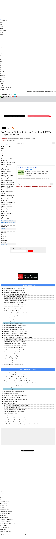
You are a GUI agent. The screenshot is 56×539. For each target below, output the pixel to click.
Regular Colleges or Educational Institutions (12, 116)
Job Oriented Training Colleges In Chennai (13, 335)
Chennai (3, 228)
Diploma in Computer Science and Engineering (8, 168)
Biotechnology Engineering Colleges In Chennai (15, 304)
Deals (1, 52)
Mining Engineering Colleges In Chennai (13, 347)
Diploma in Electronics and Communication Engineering (8, 183)
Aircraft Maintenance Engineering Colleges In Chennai (16, 294)
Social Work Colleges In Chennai (11, 415)
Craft (1, 67)
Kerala (2, 238)
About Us (2, 493)
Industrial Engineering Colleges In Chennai (14, 329)
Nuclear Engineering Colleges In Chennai (13, 351)
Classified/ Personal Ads (5, 527)
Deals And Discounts (5, 521)
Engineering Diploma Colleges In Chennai (13, 323)
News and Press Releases (6, 511)
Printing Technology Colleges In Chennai (13, 360)
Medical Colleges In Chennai (10, 413)
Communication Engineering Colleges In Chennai (15, 313)
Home (1, 24)
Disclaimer (2, 507)
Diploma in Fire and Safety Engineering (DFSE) (7, 187)
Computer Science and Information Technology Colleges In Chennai (20, 383)
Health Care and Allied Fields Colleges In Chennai (15, 395)
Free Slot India (3, 505)
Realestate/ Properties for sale (7, 531)
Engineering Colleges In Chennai (11, 389)
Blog (1, 38)
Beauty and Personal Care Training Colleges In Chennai (17, 378)
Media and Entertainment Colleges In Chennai (14, 411)
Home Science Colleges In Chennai (12, 397)
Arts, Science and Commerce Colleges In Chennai (15, 376)
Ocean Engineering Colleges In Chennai (13, 354)
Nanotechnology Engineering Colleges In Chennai (15, 349)
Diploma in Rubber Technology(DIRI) (5, 217)
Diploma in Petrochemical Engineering (7, 214)
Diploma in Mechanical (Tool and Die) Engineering (8, 203)
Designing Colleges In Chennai (11, 387)
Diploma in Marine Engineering (5, 199)
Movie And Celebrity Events (6, 519)
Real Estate (2, 75)
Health (1, 34)
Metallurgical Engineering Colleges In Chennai (15, 345)
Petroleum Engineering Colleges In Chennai (14, 356)
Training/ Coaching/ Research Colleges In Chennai (15, 422)
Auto (1, 58)
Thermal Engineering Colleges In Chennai (13, 364)
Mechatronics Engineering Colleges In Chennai (15, 343)
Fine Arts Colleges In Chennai (11, 393)
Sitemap (2, 85)
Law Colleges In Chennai (9, 403)
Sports (1, 83)
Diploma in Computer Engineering (6, 165)
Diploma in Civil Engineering (8, 162)
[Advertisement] (28, 9)
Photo (1, 63)
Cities (1, 62)
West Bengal (4, 246)
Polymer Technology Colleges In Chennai (13, 358)
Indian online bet (4, 517)
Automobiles (3, 529)
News (1, 26)
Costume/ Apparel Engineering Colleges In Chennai (16, 317)
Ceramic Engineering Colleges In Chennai (13, 306)
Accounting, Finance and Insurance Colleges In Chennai (17, 372)
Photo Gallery (3, 525)
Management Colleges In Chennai (12, 407)
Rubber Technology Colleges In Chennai (13, 362)
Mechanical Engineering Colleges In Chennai (14, 341)
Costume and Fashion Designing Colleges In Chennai (16, 385)
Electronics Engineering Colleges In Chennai (14, 321)
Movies (1, 32)
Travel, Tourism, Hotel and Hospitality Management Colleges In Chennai (21, 424)
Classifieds (2, 77)
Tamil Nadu (4, 244)
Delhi (2, 234)
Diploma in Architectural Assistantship (7, 156)
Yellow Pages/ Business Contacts (7, 523)
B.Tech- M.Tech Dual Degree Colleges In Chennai (15, 300)
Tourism (2, 60)
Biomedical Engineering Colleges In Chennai (14, 302)
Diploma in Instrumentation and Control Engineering (7, 196)
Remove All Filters (5, 145)
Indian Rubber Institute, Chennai (27, 167)
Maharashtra (4, 240)
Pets (1, 79)
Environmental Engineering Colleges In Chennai (15, 325)
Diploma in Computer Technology (6, 172)
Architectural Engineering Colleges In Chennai (15, 296)
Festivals (2, 71)
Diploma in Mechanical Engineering (6, 207)
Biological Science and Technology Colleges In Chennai (17, 381)
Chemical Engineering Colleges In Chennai (14, 308)
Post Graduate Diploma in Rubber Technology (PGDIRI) (8, 221)
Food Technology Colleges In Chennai (13, 327)
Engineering (29, 116)
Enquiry (2, 497)
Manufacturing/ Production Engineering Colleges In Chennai (18, 337)
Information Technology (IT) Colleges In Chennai (15, 331)
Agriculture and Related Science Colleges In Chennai (16, 374)
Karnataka (3, 236)
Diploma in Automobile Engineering (6, 159)
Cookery (2, 65)
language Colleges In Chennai (11, 401)
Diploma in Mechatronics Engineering (7, 210)
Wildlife (2, 81)
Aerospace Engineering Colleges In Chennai (14, 290)
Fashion (2, 73)
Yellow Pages (3, 30)
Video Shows (3, 515)
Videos (1, 36)
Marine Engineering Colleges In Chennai (13, 339)
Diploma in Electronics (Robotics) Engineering (6, 179)
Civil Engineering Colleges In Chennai (12, 310)
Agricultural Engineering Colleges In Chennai (14, 292)
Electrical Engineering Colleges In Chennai (14, 319)
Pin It (9, 128)
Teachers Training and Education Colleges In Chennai (16, 419)
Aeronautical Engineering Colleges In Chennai (14, 288)
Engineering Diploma (38, 116)
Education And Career (5, 513)
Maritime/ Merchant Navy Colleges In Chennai (14, 409)
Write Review (28, 169)
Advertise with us (4, 89)
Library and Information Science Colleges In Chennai (16, 405)
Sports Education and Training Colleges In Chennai (16, 417)
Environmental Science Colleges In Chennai (14, 391)
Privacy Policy (3, 503)
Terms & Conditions (4, 501)
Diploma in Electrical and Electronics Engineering (7, 176)
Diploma (3, 153)
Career (1, 28)
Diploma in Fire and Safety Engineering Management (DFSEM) (7, 191)
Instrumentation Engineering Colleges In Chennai (15, 333)
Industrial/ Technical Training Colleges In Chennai (15, 399)
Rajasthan (3, 242)
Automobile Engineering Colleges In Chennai (14, 298)
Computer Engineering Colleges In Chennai (14, 315)
